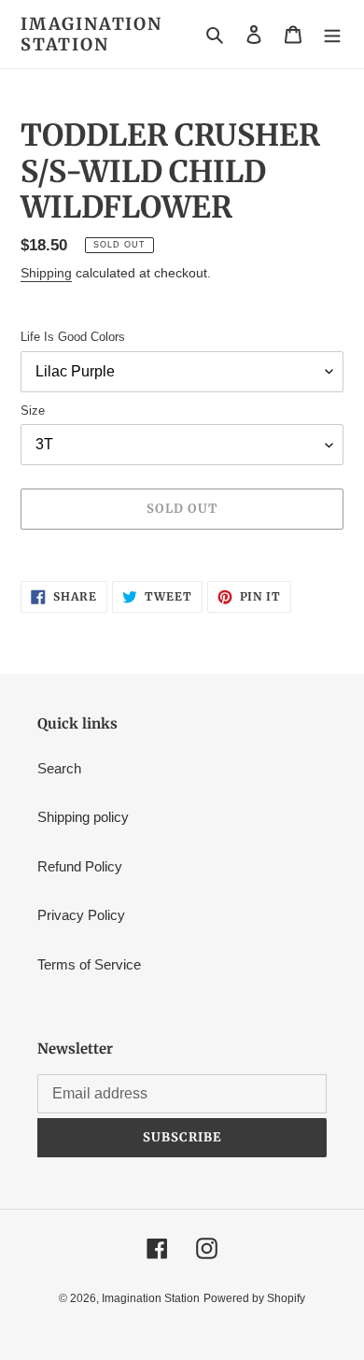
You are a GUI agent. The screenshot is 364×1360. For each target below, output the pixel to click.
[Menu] (332, 34)
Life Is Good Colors (73, 337)
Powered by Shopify (254, 1298)
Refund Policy (79, 866)
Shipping (46, 272)
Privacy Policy (81, 915)
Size (33, 411)
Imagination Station (91, 34)
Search (59, 768)
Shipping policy (83, 817)
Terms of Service (89, 964)
